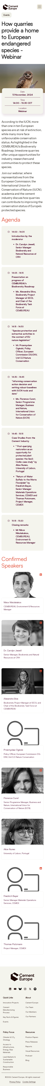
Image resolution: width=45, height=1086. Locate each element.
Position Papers (32, 1037)
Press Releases (32, 1042)
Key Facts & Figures (11, 1017)
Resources (30, 1032)
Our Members (31, 1012)
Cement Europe (32, 1003)
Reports (29, 1046)
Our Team (29, 1007)
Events (7, 15)
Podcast (29, 1056)
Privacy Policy (15, 1082)
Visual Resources (32, 1051)
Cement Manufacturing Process (9, 1010)
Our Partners (31, 1016)
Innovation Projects (11, 1003)
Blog (27, 1060)
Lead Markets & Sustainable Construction (9, 1059)
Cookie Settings (29, 1082)
